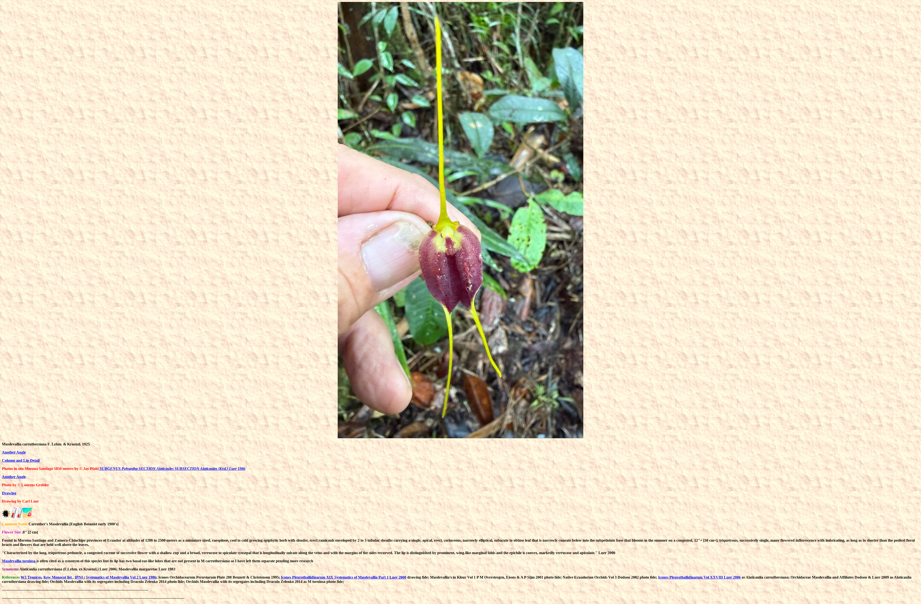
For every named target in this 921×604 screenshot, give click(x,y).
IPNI (79, 577)
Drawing (9, 493)
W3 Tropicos (31, 577)
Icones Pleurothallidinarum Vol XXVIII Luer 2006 (699, 577)
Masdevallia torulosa (19, 561)
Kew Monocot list (58, 577)
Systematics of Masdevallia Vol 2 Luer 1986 (121, 577)
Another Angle (14, 452)
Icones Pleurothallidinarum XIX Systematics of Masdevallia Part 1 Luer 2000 (343, 577)
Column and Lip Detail (21, 460)
